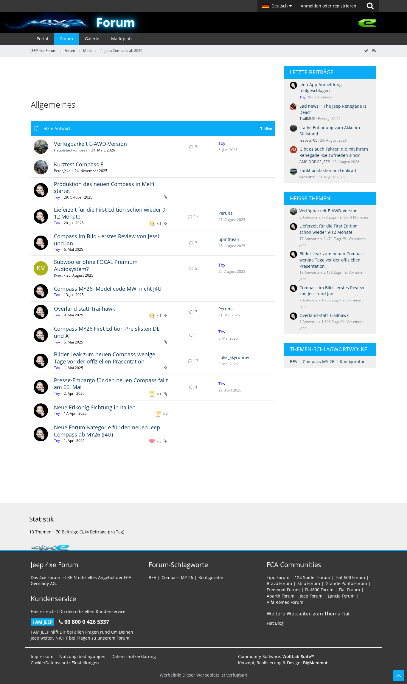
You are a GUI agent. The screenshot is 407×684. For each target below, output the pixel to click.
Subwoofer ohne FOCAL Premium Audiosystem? (96, 265)
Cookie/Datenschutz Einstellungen (65, 663)
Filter (268, 128)
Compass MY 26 (318, 361)
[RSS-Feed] (374, 50)
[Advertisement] (152, 79)
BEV (293, 361)
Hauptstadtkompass (70, 150)
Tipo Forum (278, 577)
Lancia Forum (341, 596)
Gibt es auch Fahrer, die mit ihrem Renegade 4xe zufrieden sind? (333, 152)
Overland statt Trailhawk (84, 308)
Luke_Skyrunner (234, 357)
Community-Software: (276, 656)
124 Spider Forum (312, 577)
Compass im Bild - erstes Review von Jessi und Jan (106, 240)
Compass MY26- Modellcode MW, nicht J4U (107, 288)
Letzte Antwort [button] (55, 128)
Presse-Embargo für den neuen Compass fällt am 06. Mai (111, 384)
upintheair (229, 239)
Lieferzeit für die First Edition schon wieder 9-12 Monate (110, 213)
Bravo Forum (279, 583)
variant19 (307, 176)
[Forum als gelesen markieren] (366, 50)
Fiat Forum (349, 589)
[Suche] (370, 6)
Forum (115, 22)
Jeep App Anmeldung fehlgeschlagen (320, 88)
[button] (276, 6)
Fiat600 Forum (319, 589)
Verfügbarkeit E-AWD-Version (90, 143)
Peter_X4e (62, 170)
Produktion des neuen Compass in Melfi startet (104, 187)
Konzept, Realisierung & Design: (283, 663)
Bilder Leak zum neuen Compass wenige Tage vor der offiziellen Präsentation (104, 358)
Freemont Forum (283, 589)
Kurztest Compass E (78, 164)
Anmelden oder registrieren (328, 6)
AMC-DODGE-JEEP (314, 161)
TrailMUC (307, 118)
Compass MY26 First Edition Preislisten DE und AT (107, 332)
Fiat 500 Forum (350, 577)
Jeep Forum (311, 596)
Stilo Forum (308, 583)
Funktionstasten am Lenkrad (327, 170)
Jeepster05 (308, 140)
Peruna (225, 213)
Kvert (58, 275)
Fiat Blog (275, 623)
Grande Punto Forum (346, 583)
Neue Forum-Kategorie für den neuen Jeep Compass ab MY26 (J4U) (107, 431)
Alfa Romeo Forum (285, 602)
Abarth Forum (280, 596)
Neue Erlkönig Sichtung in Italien (95, 407)
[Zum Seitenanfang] (398, 675)
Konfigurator (352, 361)
